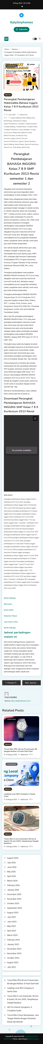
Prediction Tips (21, 135)
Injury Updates (24, 129)
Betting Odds (21, 118)
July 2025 (11, 917)
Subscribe (23, 29)
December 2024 (14, 949)
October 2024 (13, 958)
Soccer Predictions (11, 141)
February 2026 (13, 885)
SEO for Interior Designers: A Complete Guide (19, 1009)
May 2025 (11, 926)
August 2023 (12, 962)
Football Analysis (31, 124)
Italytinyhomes (21, 22)
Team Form (8, 147)
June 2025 (11, 921)
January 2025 (13, 944)
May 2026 (11, 871)
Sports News (19, 144)
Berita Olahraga (10, 598)
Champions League (20, 121)
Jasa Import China (11, 622)
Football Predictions (11, 129)
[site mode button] (35, 39)
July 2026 (11, 862)
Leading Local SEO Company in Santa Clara (19, 795)
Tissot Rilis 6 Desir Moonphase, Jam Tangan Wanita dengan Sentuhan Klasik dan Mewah (23, 1018)
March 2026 (12, 881)
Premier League (9, 138)
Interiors (8, 95)
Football (21, 124)
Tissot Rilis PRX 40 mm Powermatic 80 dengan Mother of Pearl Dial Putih (20, 750)
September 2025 (14, 908)
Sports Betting (9, 144)
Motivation (8, 604)
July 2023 (11, 967)
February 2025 (13, 940)
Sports (21, 141)
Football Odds (32, 127)
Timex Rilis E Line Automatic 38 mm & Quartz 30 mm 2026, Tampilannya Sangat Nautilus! (21, 841)
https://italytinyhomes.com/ (21, 701)
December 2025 (14, 894)
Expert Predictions (10, 124)
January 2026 (13, 890)
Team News (17, 147)
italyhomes (24, 115)
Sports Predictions (31, 144)
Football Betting (9, 127)
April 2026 (11, 876)
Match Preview (26, 132)
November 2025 (14, 899)
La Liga (33, 129)
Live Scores (8, 132)
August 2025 (12, 912)
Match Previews (9, 135)
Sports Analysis (30, 141)
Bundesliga (8, 121)
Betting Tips (30, 118)
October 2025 (13, 903)
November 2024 (14, 953)
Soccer (24, 138)
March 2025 (12, 935)
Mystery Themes (33, 1039)
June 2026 (11, 867)
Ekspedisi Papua (10, 616)
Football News (21, 127)
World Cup (25, 147)
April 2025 (11, 931)
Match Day (17, 132)
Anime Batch (8, 610)
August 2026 (12, 858)
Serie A (18, 138)
